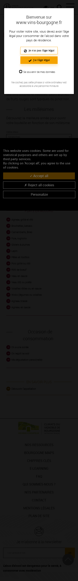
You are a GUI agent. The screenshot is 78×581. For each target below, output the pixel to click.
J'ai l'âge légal (41, 60)
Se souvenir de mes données (39, 72)
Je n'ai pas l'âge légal (41, 50)
